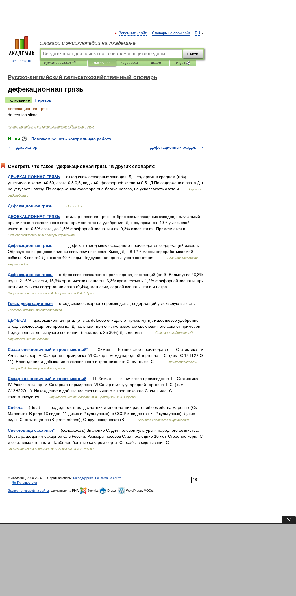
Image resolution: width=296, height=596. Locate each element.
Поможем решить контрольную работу (71, 139)
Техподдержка (83, 478)
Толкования (101, 63)
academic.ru (21, 61)
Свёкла (15, 407)
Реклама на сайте (108, 478)
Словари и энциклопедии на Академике (88, 43)
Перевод (43, 100)
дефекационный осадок (173, 147)
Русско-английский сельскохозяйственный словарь (63, 63)
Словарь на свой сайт (171, 33)
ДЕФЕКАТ (17, 320)
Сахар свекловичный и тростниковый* (48, 349)
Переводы (129, 63)
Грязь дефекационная (30, 303)
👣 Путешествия (24, 482)
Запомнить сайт (133, 33)
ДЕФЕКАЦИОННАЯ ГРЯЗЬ (34, 176)
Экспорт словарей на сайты (28, 490)
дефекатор (26, 147)
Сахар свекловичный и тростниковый (47, 378)
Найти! (193, 54)
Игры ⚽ (183, 63)
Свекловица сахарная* (31, 430)
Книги (156, 63)
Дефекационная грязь (30, 206)
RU (197, 33)
